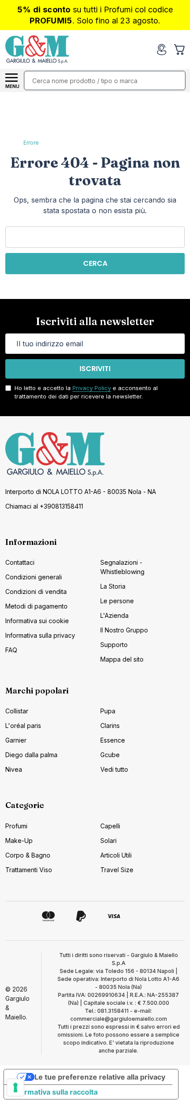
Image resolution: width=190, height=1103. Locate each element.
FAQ (11, 650)
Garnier (16, 740)
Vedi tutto (114, 769)
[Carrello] (180, 49)
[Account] (162, 49)
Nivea (13, 769)
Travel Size (116, 869)
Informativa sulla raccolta (54, 1092)
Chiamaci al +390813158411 (44, 506)
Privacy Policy (91, 387)
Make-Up (19, 840)
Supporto (114, 644)
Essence (112, 740)
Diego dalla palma (31, 754)
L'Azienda (114, 615)
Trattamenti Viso (28, 869)
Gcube (110, 754)
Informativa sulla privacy (40, 635)
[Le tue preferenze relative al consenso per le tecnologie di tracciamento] (15, 1087)
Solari (108, 840)
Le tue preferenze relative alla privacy (99, 1076)
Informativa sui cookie (37, 620)
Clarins (110, 725)
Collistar (16, 711)
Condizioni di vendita (36, 591)
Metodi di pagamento (36, 606)
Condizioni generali (33, 577)
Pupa (107, 711)
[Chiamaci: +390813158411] (144, 49)
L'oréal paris (23, 725)
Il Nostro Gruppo (124, 630)
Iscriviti (95, 369)
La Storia (112, 586)
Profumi (16, 826)
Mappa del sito (122, 659)
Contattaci (19, 562)
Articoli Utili (116, 855)
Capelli (110, 826)
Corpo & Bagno (27, 855)
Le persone (117, 601)
